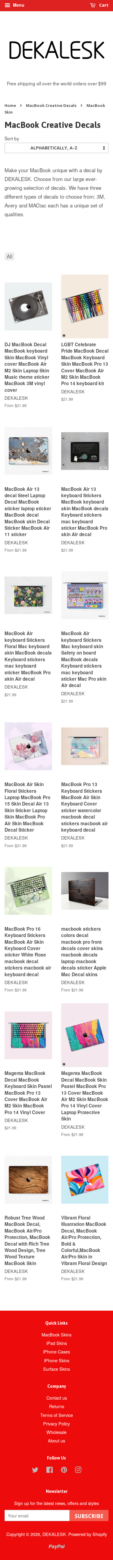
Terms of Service (56, 1415)
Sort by (12, 138)
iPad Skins (56, 1343)
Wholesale (56, 1432)
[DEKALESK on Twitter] (35, 1470)
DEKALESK (54, 1534)
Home (10, 105)
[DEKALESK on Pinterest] (64, 1470)
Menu (18, 5)
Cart (103, 5)
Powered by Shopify (87, 1534)
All (9, 256)
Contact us (56, 1397)
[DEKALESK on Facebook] (49, 1470)
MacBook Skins (56, 1334)
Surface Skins (56, 1369)
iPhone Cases (56, 1351)
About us (56, 1440)
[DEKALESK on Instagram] (78, 1470)
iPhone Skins (56, 1360)
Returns (56, 1406)
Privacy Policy (56, 1423)
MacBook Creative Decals (51, 105)
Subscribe (89, 1516)
